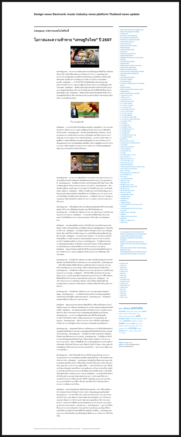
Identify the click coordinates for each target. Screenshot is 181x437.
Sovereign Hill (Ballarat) (127, 77)
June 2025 (123, 275)
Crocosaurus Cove (125, 44)
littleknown (134, 321)
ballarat (128, 311)
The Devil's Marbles (126, 79)
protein (126, 326)
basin (132, 311)
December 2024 (125, 279)
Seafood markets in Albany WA (129, 73)
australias (122, 311)
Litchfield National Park (127, 61)
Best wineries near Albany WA (129, 38)
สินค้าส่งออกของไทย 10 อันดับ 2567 (130, 173)
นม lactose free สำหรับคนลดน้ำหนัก (130, 143)
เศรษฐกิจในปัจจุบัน (125, 202)
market (122, 323)
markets (128, 323)
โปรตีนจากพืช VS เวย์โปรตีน (127, 212)
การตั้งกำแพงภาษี (125, 97)
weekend (131, 331)
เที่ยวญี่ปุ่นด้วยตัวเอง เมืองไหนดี (128, 186)
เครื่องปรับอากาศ (124, 182)
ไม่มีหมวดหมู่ (123, 222)
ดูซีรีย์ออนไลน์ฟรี (123, 344)
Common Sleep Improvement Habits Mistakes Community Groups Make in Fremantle (131, 238)
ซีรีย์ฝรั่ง (121, 342)
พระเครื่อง (123, 153)
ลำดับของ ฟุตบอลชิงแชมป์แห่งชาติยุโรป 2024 (132, 167)
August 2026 (124, 263)
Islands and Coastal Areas (128, 53)
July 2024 (123, 289)
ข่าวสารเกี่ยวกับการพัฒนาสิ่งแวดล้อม (130, 119)
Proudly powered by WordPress (91, 429)
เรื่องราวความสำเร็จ (125, 192)
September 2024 (125, 285)
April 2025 (123, 277)
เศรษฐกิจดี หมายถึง (125, 196)
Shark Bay (123, 75)
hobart (127, 318)
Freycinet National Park (127, 49)
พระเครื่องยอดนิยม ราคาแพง (128, 155)
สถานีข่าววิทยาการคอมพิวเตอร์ (128, 169)
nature (133, 323)
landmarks (127, 321)
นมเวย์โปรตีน (123, 145)
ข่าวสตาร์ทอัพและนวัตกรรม (127, 109)
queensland (132, 326)
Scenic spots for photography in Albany (132, 71)
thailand (122, 331)
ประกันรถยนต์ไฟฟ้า (125, 149)
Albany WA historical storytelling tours (132, 30)
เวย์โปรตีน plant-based (126, 194)
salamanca (121, 328)
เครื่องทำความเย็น (125, 180)
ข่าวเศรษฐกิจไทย (125, 133)
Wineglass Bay (124, 91)
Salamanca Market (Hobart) (128, 69)
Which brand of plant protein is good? (131, 89)
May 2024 (123, 293)
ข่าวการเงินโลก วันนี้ (125, 107)
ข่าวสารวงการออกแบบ (126, 113)
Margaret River (124, 63)
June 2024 (123, 291)
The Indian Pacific (125, 81)
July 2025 (123, 273)
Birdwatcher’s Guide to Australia (130, 40)
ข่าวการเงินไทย (122, 333)
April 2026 (123, 267)
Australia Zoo (124, 34)
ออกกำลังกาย (123, 176)
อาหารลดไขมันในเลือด (126, 178)
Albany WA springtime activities (129, 32)
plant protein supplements (128, 67)
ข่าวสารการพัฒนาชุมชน (126, 111)
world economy (138, 331)
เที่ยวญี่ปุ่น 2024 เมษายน (126, 184)
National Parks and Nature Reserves (131, 65)
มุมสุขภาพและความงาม (126, 163)
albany (126, 308)
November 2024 (125, 281)
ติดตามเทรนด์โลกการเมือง (127, 141)
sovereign (132, 328)
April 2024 (123, 295)
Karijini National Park (126, 55)
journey (121, 321)
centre (135, 311)
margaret (140, 321)
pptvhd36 (121, 326)
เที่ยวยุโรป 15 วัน (124, 188)
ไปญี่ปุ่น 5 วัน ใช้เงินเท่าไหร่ (127, 220)
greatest (133, 316)
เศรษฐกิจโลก (123, 200)
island (145, 318)
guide (138, 316)
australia (137, 308)
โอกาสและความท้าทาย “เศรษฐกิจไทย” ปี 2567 (73, 39)
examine (134, 313)
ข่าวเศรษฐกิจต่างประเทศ (126, 129)
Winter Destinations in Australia (130, 93)
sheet (126, 328)
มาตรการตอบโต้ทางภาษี (126, 161)
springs (139, 328)
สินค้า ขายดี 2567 (125, 171)
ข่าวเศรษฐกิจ (123, 123)
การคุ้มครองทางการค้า (126, 95)
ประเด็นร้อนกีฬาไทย (125, 151)
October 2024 (124, 283)
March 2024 (124, 297)
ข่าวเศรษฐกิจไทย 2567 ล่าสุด (128, 135)
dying (129, 313)
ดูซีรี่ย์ (120, 346)
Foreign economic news (124, 316)
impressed (133, 318)
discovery (125, 313)
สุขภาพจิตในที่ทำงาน (126, 174)
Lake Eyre (123, 59)
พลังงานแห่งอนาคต (125, 157)
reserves (137, 326)
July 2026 (123, 265)
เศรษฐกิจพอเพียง (124, 198)
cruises (120, 313)
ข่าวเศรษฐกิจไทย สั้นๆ (126, 137)
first (138, 313)
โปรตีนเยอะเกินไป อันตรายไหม (128, 216)
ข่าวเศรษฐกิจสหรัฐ (125, 131)
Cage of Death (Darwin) (127, 42)
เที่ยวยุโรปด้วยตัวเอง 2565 (127, 190)
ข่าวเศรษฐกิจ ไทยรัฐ (125, 127)
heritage (122, 318)
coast (139, 311)
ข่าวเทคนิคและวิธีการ (126, 121)
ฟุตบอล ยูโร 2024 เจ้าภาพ (127, 159)
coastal (143, 311)
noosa (137, 323)
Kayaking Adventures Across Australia (131, 57)
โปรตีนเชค (123, 214)
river (141, 326)
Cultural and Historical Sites (128, 45)
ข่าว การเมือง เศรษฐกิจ (126, 103)
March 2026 (124, 269)
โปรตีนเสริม (123, 218)
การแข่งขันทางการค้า (126, 99)
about (121, 308)
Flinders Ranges (125, 47)
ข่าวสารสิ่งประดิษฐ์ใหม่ (126, 115)
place (140, 323)
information (140, 318)
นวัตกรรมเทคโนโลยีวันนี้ (127, 147)
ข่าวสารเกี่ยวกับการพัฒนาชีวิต (128, 117)
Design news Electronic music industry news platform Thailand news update (87, 14)
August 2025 (124, 271)
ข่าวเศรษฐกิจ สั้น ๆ (125, 125)
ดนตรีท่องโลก (124, 139)
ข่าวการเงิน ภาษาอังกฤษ (126, 105)
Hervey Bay (123, 51)
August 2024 (124, 287)
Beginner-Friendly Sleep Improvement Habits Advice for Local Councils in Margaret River (133, 244)
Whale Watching (125, 87)
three (126, 331)
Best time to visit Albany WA (128, 36)
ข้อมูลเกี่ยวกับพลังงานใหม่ (127, 101)
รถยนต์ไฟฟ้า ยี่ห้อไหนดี (126, 165)
